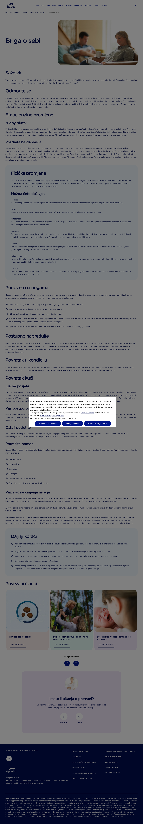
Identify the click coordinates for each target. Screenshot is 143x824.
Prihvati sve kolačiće (48, 423)
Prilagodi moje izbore (97, 423)
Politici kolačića (45, 416)
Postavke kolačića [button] (87, 413)
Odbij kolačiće (72, 423)
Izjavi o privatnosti (58, 415)
